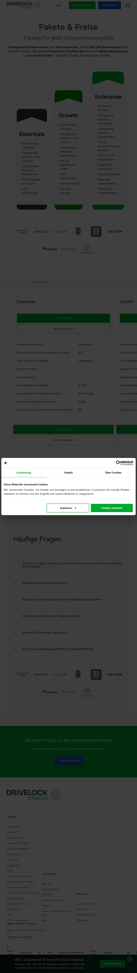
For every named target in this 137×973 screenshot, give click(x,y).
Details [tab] (68, 472)
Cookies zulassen (111, 508)
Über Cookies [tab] (113, 472)
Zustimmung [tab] (23, 472)
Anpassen (66, 508)
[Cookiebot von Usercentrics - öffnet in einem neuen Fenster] (118, 462)
